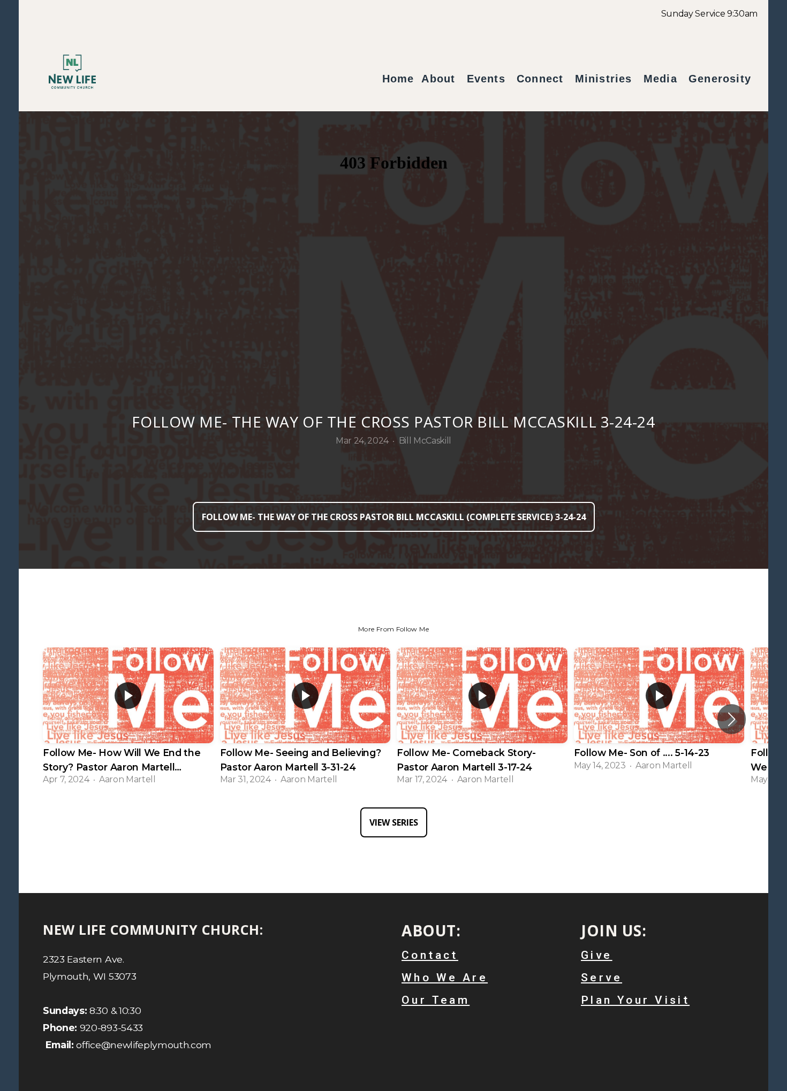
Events (488, 79)
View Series (393, 822)
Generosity (719, 79)
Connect (542, 79)
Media (662, 79)
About (440, 79)
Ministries (605, 79)
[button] (731, 719)
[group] (128, 719)
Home (398, 79)
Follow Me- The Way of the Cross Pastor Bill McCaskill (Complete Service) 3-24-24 (394, 517)
